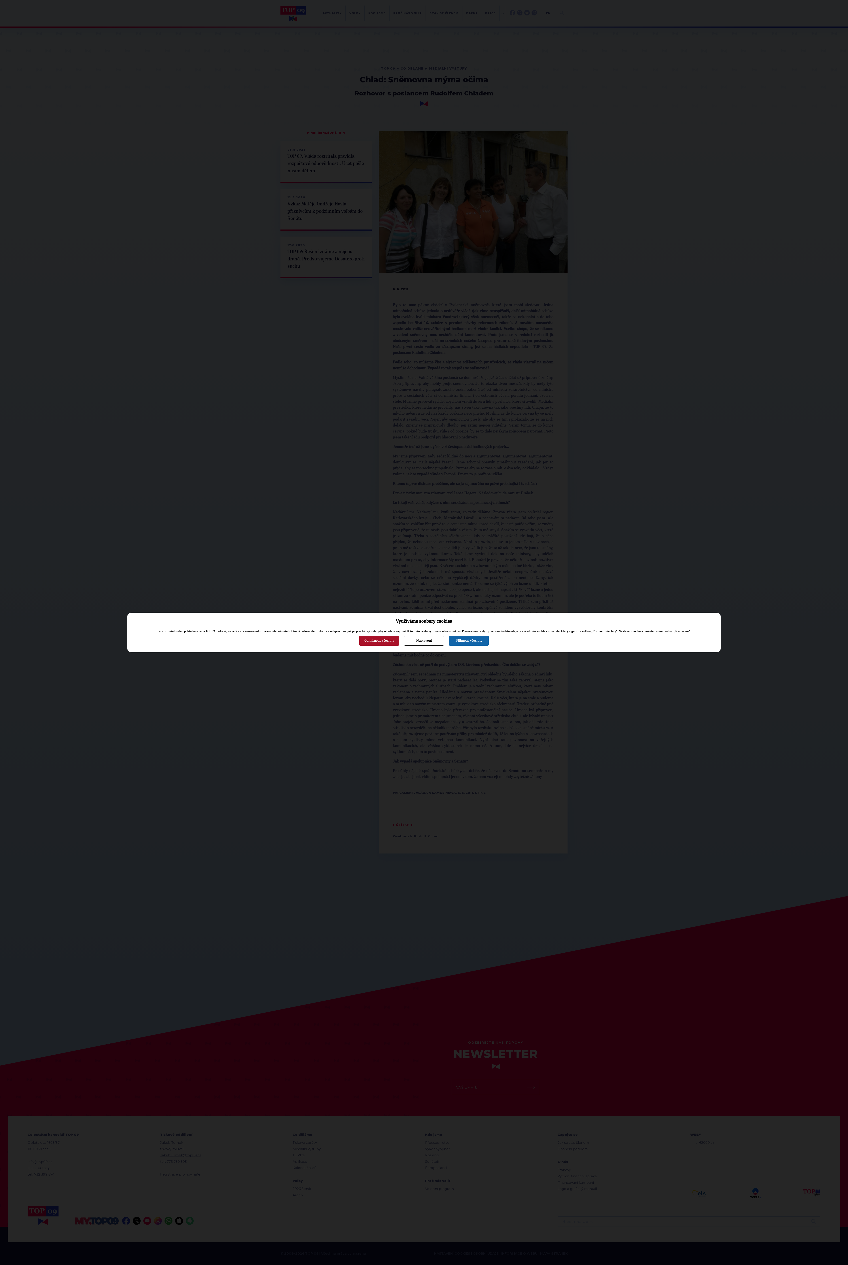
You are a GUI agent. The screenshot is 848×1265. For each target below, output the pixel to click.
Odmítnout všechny (379, 640)
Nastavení (424, 640)
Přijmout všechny (469, 640)
